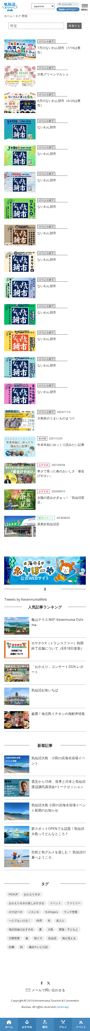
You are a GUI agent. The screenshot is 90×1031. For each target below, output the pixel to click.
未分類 (42, 438)
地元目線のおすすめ (21, 929)
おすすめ (44, 465)
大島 (50, 929)
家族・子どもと (68, 929)
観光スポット (46, 518)
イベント (55, 903)
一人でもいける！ (20, 920)
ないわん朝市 (46, 127)
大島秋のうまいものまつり (56, 418)
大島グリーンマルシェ (53, 74)
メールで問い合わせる (48, 990)
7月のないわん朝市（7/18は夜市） (59, 50)
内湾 (39, 920)
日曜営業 (14, 938)
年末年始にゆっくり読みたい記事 (60, 445)
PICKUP (13, 894)
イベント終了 (46, 41)
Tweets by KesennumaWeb (25, 599)
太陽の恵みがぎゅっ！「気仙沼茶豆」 (60, 499)
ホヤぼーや (15, 912)
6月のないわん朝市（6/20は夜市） (59, 103)
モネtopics (51, 912)
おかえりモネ (32, 894)
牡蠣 (11, 947)
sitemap (63, 1007)
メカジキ (33, 912)
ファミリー (73, 903)
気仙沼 (52, 938)
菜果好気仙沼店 (48, 524)
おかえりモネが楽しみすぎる (26, 903)
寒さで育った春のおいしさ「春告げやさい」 (60, 473)
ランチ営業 (70, 912)
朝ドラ (38, 938)
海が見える (69, 938)
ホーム (8, 16)
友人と (60, 920)
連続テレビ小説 (38, 947)
